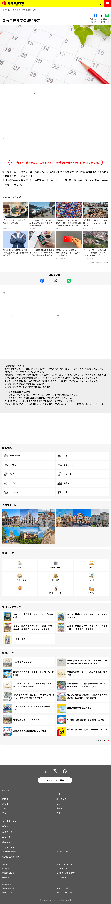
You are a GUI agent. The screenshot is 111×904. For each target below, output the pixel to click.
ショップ (91, 592)
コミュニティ (8, 847)
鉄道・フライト (55, 592)
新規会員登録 (10, 851)
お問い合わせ (61, 877)
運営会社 (5, 864)
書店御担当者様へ (9, 873)
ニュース (11, 10)
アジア (13, 483)
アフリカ (14, 492)
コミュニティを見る (55, 780)
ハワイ (13, 474)
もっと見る (101, 740)
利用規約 (5, 868)
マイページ (63, 851)
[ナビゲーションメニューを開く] (107, 3)
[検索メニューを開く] (99, 3)
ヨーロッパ (15, 455)
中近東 (67, 483)
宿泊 (91, 567)
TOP (4, 10)
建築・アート (55, 567)
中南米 (13, 465)
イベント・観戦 (20, 580)
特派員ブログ (8, 826)
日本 (66, 492)
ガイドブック (8, 831)
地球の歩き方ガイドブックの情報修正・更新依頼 (29, 386)
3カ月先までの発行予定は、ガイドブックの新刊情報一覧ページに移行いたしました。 (55, 162)
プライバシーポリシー (65, 864)
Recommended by (96, 262)
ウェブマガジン (9, 821)
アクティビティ (20, 592)
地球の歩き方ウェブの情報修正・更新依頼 (26, 383)
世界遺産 (55, 580)
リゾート (68, 474)
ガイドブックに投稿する (65, 873)
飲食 (20, 567)
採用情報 (5, 877)
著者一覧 (6, 842)
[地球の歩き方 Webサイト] (13, 3)
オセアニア (69, 465)
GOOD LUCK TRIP (10, 856)
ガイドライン (61, 868)
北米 (66, 455)
